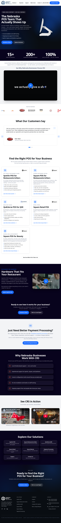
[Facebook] (2, 509)
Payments (21, 2)
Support (27, 2)
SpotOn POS (19, 499)
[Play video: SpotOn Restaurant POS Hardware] (46, 281)
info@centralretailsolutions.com (54, 503)
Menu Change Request (36, 506)
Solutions (14, 2)
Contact (39, 2)
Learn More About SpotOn (8, 193)
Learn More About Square (38, 193)
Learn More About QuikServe (9, 222)
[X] (5, 509)
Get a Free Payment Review (30, 343)
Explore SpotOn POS (7, 292)
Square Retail (19, 506)
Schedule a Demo (54, 2)
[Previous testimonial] (2, 136)
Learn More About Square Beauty (10, 250)
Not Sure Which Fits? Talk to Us (30, 257)
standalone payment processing (39, 333)
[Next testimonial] (58, 136)
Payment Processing (21, 511)
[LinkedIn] (7, 509)
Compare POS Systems (36, 504)
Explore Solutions (19, 42)
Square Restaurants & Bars (22, 501)
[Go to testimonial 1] (29, 147)
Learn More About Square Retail (40, 222)
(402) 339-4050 (46, 2)
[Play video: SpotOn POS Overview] (30, 85)
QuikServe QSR (20, 504)
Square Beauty (20, 509)
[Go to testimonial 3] (32, 147)
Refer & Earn (33, 2)
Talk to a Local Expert (36, 312)
